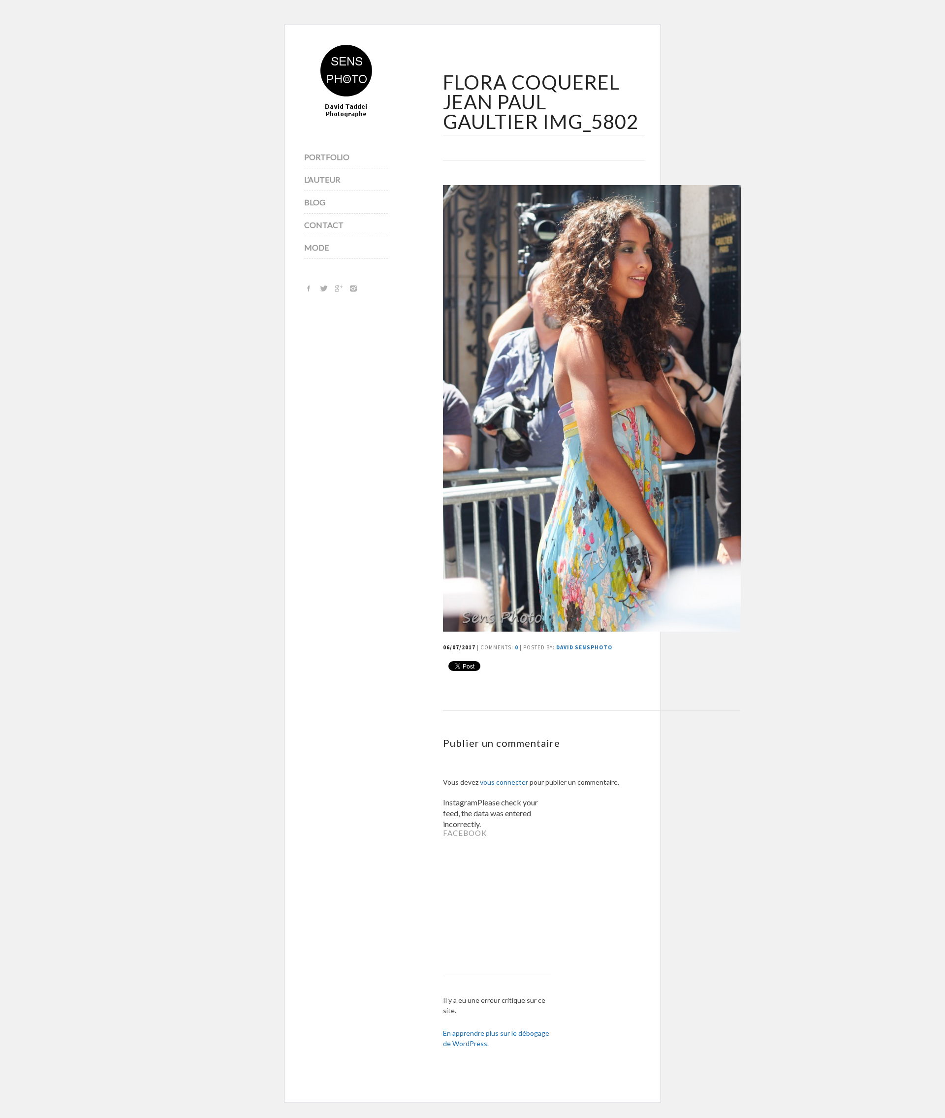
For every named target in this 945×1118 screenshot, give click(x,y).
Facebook (309, 288)
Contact (324, 224)
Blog (314, 202)
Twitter (324, 288)
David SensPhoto (584, 647)
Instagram (353, 288)
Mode (316, 247)
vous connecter (504, 782)
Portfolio (326, 156)
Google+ (339, 288)
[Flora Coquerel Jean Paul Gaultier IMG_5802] (592, 628)
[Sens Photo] (346, 82)
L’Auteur (322, 179)
